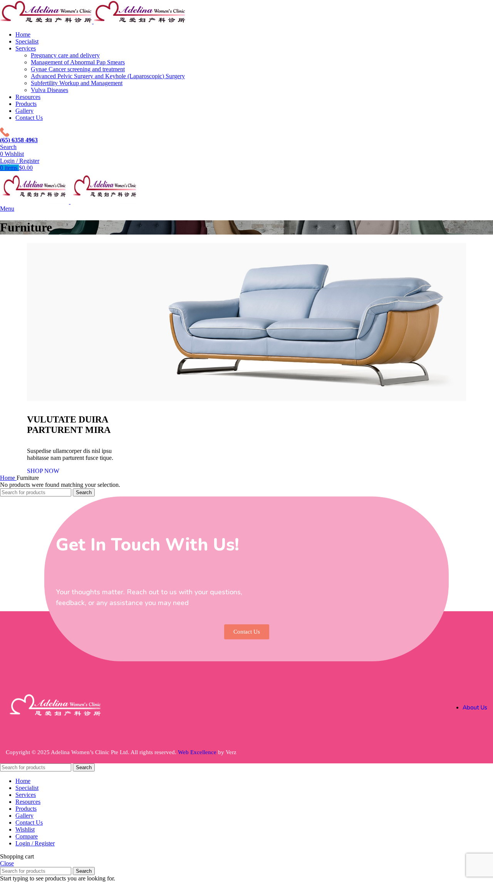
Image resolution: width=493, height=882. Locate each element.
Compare (26, 836)
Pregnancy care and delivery (65, 55)
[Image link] (56, 721)
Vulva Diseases (49, 90)
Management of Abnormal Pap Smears (78, 62)
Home (8, 478)
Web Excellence (197, 752)
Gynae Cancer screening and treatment (78, 69)
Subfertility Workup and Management (76, 83)
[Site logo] (47, 21)
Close (7, 863)
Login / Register (35, 843)
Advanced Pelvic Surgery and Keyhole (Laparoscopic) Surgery (108, 76)
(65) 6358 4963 (19, 140)
